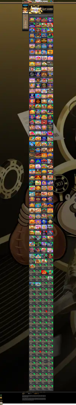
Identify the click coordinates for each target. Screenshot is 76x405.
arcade (35, 2)
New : (22, 3)
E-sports (28, 2)
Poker (42, 2)
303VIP (22, 395)
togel (40, 2)
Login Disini (25, 6)
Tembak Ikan (47, 2)
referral (50, 2)
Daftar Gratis (25, 5)
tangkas (44, 2)
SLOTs (30, 2)
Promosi (53, 2)
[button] (53, 1)
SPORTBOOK (26, 2)
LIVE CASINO (38, 2)
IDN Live (32, 2)
